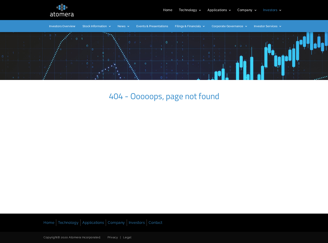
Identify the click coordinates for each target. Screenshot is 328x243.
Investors (270, 10)
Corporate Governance (227, 26)
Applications (217, 10)
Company (245, 10)
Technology (188, 10)
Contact (155, 223)
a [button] (200, 10)
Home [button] (49, 223)
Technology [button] (68, 223)
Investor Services (265, 26)
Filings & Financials (188, 26)
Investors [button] (137, 223)
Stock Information (95, 26)
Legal (127, 237)
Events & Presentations (152, 26)
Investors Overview (62, 26)
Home (167, 10)
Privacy (113, 237)
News (121, 26)
